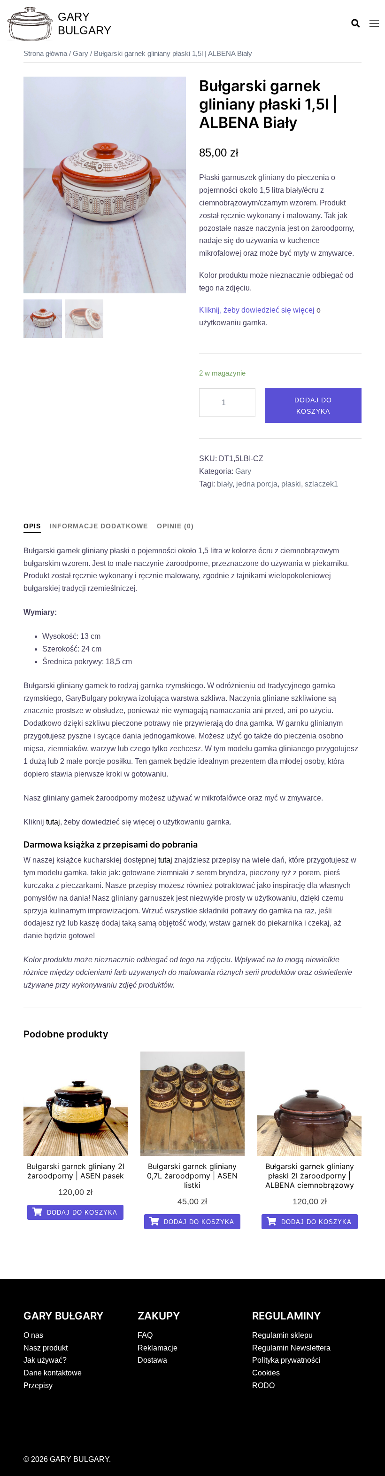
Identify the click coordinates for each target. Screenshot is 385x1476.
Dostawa (152, 1360)
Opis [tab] (32, 526)
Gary (80, 53)
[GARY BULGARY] (30, 24)
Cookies (266, 1373)
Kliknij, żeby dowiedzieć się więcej (257, 310)
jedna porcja (256, 484)
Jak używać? (45, 1360)
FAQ (145, 1335)
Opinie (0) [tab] (175, 526)
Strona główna (45, 53)
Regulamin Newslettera (291, 1348)
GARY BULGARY (84, 23)
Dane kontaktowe (52, 1373)
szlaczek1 (321, 484)
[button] (355, 24)
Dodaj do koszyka (313, 405)
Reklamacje (157, 1348)
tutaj (53, 822)
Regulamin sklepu (282, 1335)
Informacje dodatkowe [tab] (99, 526)
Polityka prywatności (286, 1360)
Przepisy (38, 1386)
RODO (263, 1386)
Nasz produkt (45, 1348)
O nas (33, 1335)
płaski (291, 484)
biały (224, 484)
